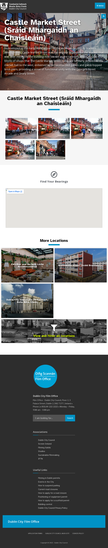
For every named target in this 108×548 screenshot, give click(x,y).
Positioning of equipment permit (52, 497)
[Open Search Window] (103, 16)
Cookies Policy (78, 533)
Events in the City (46, 482)
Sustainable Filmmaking (48, 455)
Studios (41, 451)
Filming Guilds (44, 447)
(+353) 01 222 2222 (49, 406)
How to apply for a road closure (52, 493)
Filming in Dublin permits (49, 478)
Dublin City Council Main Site (57, 533)
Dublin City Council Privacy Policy (52, 508)
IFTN (40, 458)
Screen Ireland (44, 443)
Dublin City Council (46, 440)
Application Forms (35, 533)
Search (70, 418)
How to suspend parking (49, 485)
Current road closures (48, 489)
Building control (45, 504)
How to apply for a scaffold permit (53, 500)
